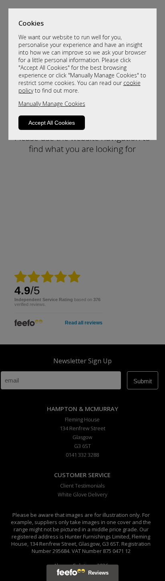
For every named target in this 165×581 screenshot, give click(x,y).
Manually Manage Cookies (51, 103)
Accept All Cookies (51, 122)
